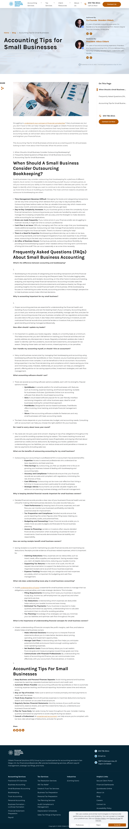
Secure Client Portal (104, 781)
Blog (14, 33)
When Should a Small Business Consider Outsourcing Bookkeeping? (113, 90)
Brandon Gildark (106, 20)
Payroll (10, 817)
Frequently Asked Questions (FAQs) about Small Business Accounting (113, 96)
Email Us (101, 756)
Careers (100, 800)
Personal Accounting (16, 800)
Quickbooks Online (104, 789)
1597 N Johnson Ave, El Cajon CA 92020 (107, 762)
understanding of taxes (29, 588)
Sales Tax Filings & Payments (49, 815)
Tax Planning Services (46, 800)
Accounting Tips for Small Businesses (113, 103)
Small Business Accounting (19, 789)
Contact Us (111, 4)
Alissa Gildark (102, 42)
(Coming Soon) (73, 781)
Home (6, 33)
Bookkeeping (13, 792)
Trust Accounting (15, 796)
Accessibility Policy (104, 808)
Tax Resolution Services (47, 781)
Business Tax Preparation (48, 792)
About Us (100, 792)
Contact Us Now (108, 122)
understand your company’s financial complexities (44, 123)
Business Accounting (16, 785)
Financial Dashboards (105, 785)
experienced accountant (47, 716)
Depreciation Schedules (47, 811)
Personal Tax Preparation (47, 796)
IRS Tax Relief (43, 785)
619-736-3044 (94, 3)
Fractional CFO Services (17, 781)
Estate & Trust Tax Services (48, 789)
